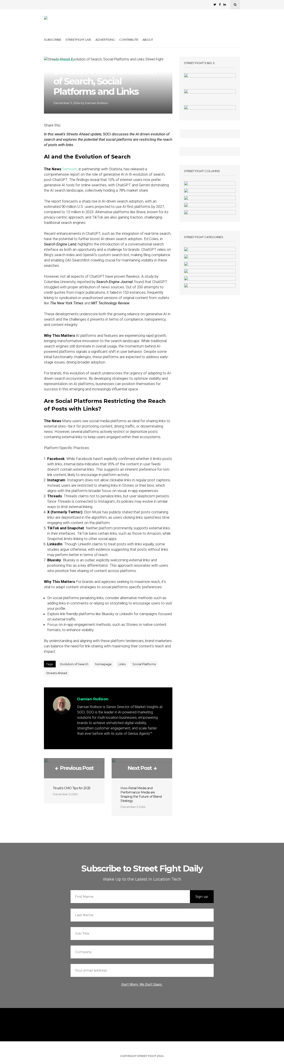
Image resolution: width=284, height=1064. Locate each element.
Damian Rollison (96, 103)
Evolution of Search (74, 664)
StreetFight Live (78, 39)
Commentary (63, 60)
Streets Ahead (56, 673)
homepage (103, 664)
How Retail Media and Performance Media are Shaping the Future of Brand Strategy (141, 794)
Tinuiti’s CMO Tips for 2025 (71, 788)
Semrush (69, 169)
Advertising (105, 39)
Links (122, 664)
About (147, 39)
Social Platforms (144, 664)
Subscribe (52, 39)
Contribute (128, 39)
